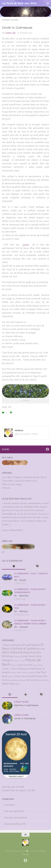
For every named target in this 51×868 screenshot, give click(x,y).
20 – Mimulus (21, 611)
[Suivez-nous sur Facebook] (47, 449)
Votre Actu (8, 683)
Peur (16, 608)
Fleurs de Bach (38, 589)
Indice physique (37, 665)
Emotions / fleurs (19, 661)
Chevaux (17, 656)
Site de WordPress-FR (14, 824)
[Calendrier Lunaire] (16, 777)
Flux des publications (14, 811)
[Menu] (47, 3)
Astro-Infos (9, 652)
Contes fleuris (10, 20)
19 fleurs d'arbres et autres (23, 646)
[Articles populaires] (14, 566)
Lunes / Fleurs (10, 668)
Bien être (36, 652)
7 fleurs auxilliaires (12, 645)
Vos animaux (33, 680)
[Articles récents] (10, 695)
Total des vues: (9, 787)
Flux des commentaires (15, 817)
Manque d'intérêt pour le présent (30, 624)
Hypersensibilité (22, 592)
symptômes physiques (18, 680)
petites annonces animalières (26, 672)
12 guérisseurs (21, 574)
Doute (33, 574)
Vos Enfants (44, 680)
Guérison (14, 665)
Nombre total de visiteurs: (14, 790)
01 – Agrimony (21, 595)
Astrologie (24, 652)
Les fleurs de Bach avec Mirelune (20, 3)
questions (11, 676)
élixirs (17, 684)
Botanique (8, 656)
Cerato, (25, 244)
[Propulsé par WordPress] (27, 851)
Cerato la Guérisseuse (25, 718)
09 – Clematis (21, 627)
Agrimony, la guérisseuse (26, 705)
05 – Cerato (20, 580)
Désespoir (7, 660)
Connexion (9, 805)
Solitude (18, 676)
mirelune (11, 33)
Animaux (40, 648)
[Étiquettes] (37, 566)
